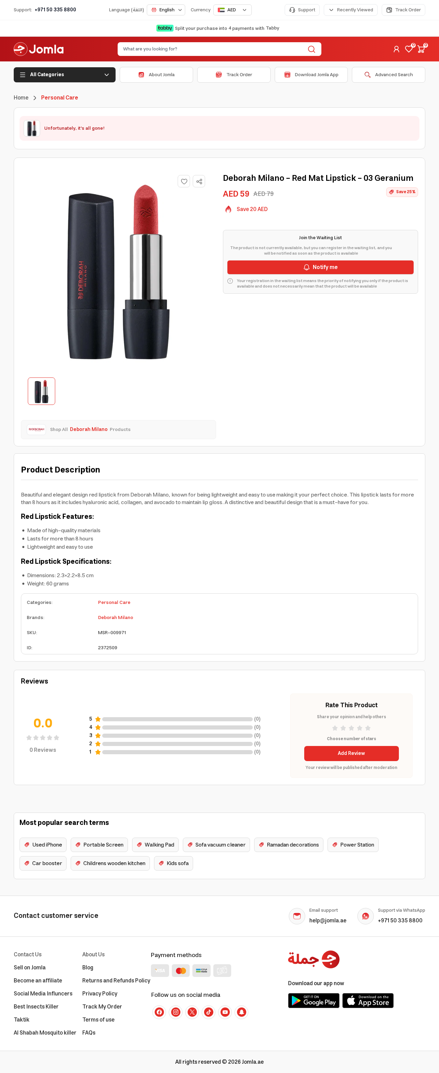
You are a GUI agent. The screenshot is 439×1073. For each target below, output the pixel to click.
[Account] (396, 49)
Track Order (408, 10)
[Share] (199, 181)
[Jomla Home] (38, 49)
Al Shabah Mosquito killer (45, 1033)
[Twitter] (192, 1012)
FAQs (88, 1033)
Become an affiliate (38, 981)
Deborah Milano (115, 618)
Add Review (351, 753)
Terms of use (98, 1020)
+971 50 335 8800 (55, 10)
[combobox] (166, 9)
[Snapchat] (241, 1012)
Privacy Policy (99, 994)
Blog (87, 968)
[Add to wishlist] (184, 181)
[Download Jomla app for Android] (314, 1000)
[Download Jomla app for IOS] (368, 1000)
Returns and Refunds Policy (116, 981)
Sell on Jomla (30, 968)
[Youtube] (225, 1012)
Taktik (21, 1020)
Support (306, 10)
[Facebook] (159, 1012)
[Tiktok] (208, 1012)
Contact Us (27, 954)
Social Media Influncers (43, 994)
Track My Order (102, 1007)
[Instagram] (175, 1012)
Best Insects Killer (36, 1007)
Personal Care (114, 602)
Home (21, 98)
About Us (93, 954)
